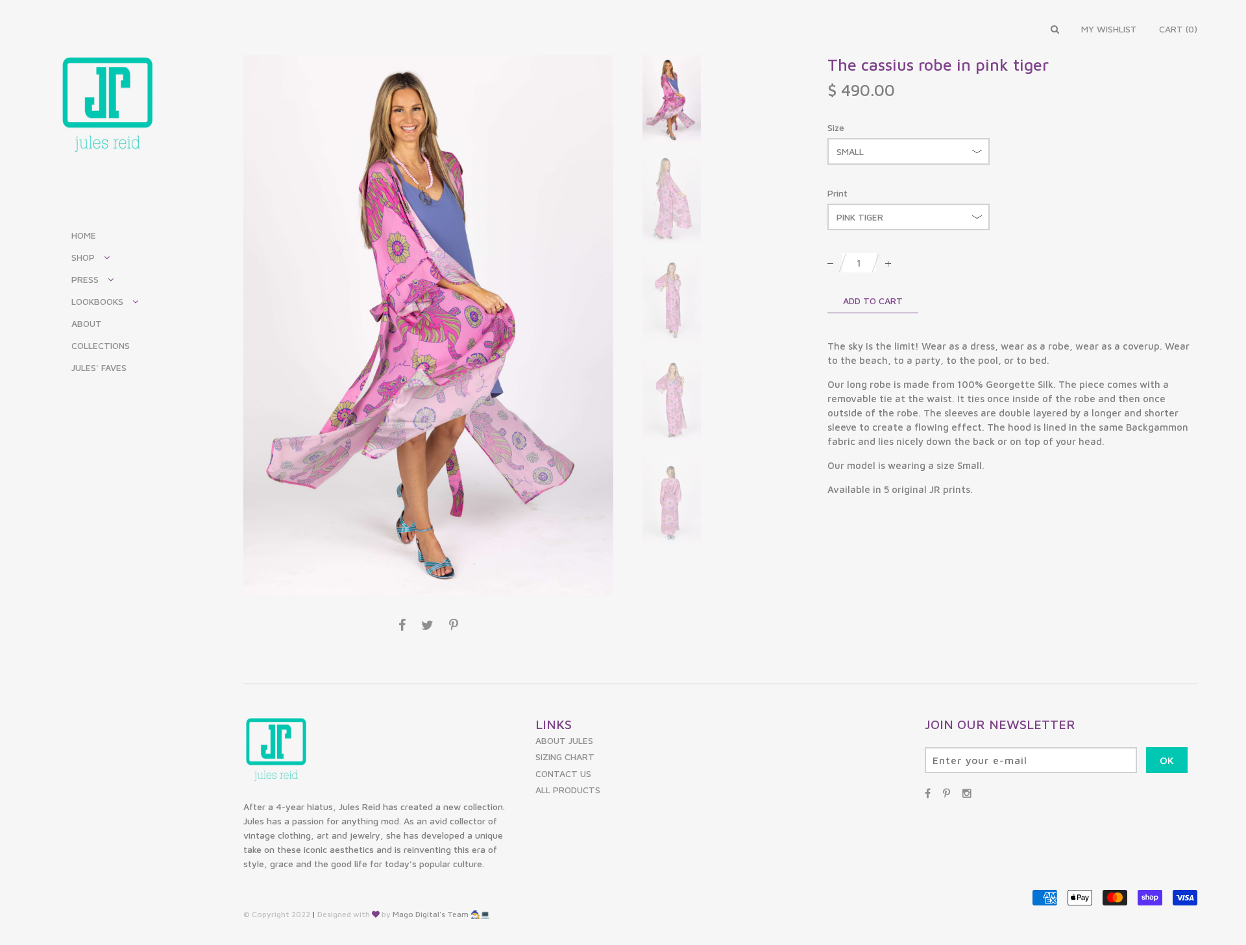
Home (83, 235)
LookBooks (97, 301)
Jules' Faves (99, 367)
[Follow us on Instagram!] (966, 793)
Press (85, 279)
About (86, 323)
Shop (83, 257)
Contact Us (563, 773)
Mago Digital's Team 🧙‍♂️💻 (441, 914)
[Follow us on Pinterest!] (946, 793)
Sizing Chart (564, 756)
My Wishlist (1109, 28)
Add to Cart (873, 300)
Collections (100, 345)
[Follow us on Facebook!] (928, 793)
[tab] (1012, 418)
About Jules (564, 740)
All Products (567, 789)
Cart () (1178, 28)
